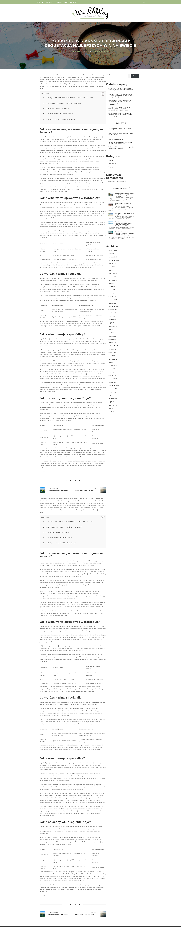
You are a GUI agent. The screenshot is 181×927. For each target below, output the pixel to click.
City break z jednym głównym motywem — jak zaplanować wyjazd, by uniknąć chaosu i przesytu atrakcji (121, 95)
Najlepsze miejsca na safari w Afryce (124, 204)
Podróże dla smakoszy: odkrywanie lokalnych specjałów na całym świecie (124, 233)
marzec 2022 (112, 329)
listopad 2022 (113, 303)
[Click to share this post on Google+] (75, 480)
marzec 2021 (112, 369)
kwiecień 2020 (113, 405)
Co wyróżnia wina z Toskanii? (57, 108)
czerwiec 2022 (113, 319)
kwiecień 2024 (113, 273)
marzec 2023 (112, 290)
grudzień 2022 (113, 300)
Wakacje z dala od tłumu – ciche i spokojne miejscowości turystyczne (121, 147)
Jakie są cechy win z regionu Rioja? (60, 119)
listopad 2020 (113, 382)
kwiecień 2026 (113, 257)
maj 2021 (111, 362)
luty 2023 (111, 293)
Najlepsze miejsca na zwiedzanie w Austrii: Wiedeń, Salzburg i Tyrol (121, 138)
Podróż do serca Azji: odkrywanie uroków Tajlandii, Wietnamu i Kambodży (123, 223)
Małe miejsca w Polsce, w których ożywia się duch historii (121, 133)
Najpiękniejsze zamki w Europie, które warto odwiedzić (120, 129)
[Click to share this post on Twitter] (70, 480)
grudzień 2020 (113, 379)
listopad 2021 (113, 342)
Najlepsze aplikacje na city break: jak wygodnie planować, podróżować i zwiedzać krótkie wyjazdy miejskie (119, 109)
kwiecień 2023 (113, 286)
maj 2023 (111, 283)
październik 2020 (114, 385)
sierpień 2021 (113, 352)
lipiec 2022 (112, 316)
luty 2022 (111, 332)
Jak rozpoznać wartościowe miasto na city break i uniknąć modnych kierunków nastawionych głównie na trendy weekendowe (121, 102)
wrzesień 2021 (113, 349)
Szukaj (108, 74)
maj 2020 (111, 402)
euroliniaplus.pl (102, 51)
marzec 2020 (112, 408)
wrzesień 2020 (113, 388)
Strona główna (44, 2)
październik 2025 (114, 260)
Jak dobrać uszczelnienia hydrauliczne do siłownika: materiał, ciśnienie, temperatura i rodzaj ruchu (121, 90)
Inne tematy (112, 163)
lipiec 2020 (112, 395)
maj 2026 (111, 253)
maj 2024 (111, 270)
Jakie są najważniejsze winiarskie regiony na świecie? (69, 98)
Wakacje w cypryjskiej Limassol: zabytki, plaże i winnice (124, 214)
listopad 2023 (113, 277)
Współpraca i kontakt (67, 2)
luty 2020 (111, 412)
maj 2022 (111, 323)
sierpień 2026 (113, 250)
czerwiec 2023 (113, 280)
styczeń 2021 (112, 375)
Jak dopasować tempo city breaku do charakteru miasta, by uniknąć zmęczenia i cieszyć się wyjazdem (121, 115)
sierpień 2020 (113, 392)
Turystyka (75, 51)
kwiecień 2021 (113, 365)
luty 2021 (111, 372)
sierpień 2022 (113, 313)
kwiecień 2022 (113, 326)
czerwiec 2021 (113, 359)
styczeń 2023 (112, 296)
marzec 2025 (112, 263)
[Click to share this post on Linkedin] (79, 480)
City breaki (112, 160)
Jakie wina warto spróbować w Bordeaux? (63, 103)
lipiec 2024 (112, 267)
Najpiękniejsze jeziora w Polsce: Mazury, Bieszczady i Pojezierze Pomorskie (124, 195)
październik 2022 (114, 306)
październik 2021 (114, 346)
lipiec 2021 (112, 356)
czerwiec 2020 (113, 398)
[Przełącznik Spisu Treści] (102, 94)
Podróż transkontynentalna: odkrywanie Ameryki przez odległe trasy (120, 143)
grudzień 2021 (113, 339)
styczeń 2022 (112, 336)
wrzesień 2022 (113, 309)
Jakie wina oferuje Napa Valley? (59, 114)
